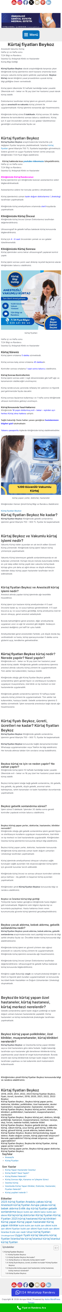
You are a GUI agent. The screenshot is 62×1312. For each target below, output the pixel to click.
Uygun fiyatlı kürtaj (26, 1235)
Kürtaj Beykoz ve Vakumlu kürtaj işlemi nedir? (27, 1260)
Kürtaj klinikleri (47, 1218)
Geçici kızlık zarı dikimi (28, 1212)
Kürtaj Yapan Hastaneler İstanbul (20, 1170)
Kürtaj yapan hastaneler (31, 1221)
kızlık (21, 1225)
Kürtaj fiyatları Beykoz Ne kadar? (22, 1257)
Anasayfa (9, 1157)
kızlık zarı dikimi (43, 1225)
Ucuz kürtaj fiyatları (38, 1231)
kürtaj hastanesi (28, 1218)
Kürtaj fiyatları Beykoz (11, 511)
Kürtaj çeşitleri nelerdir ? (16, 1192)
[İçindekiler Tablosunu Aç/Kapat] (54, 1247)
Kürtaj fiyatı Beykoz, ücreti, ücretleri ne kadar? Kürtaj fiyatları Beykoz (33, 1264)
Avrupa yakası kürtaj (43, 1205)
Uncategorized (7, 1235)
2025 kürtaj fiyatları (13, 1201)
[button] (31, 511)
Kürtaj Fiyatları (11, 1160)
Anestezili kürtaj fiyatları (15, 1205)
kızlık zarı (29, 1225)
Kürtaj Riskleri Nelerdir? (15, 1176)
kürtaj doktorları (25, 1215)
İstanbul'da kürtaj (21, 1238)
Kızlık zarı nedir (18, 1232)
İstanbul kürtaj (11, 1183)
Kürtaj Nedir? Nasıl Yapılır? (17, 1173)
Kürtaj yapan (8, 1221)
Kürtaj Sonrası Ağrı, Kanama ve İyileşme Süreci (27, 1179)
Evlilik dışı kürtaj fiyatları (33, 1208)
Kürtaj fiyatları (44, 1215)
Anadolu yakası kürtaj (39, 1201)
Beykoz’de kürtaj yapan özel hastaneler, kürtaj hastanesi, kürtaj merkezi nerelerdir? (31, 1269)
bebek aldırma (9, 1208)
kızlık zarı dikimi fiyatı (32, 1228)
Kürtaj (11, 1215)
